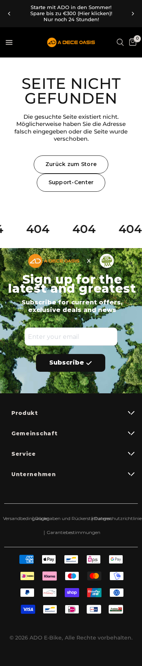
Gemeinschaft (34, 433)
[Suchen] (120, 42)
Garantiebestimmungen (71, 532)
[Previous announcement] (9, 13)
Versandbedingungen (26, 518)
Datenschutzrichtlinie (116, 518)
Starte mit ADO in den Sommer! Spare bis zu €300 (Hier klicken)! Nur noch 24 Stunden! (71, 13)
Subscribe (66, 362)
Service (23, 453)
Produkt (24, 413)
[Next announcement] (133, 13)
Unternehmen (33, 474)
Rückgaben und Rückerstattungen (71, 518)
